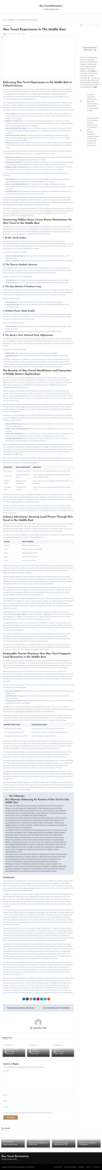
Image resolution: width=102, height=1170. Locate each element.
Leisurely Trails (11, 34)
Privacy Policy (58, 1167)
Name (5, 1095)
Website (5, 1107)
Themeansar (31, 1167)
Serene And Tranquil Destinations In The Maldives (11, 1049)
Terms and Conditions (70, 1167)
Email (5, 1101)
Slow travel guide (8, 1141)
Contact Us (96, 1167)
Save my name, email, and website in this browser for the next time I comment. (28, 1113)
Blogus (23, 1167)
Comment (6, 1071)
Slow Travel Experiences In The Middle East (34, 29)
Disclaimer (81, 1167)
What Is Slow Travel (10, 1144)
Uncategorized (7, 25)
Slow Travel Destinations (50, 6)
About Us (89, 1167)
